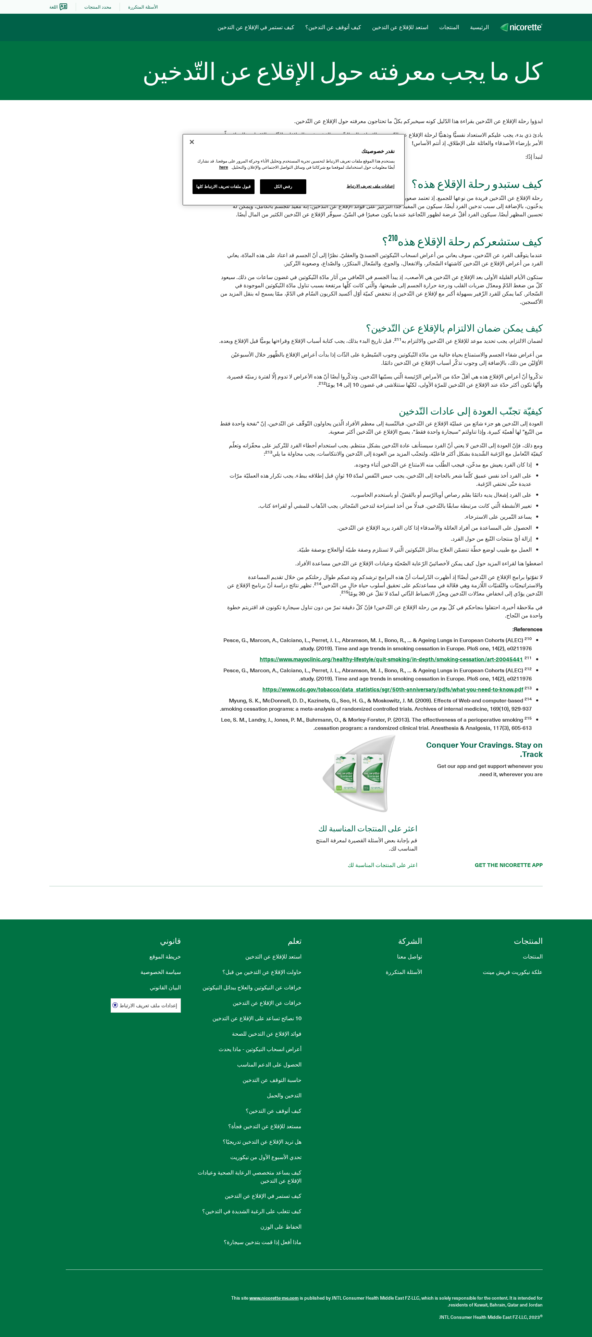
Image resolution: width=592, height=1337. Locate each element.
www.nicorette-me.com (274, 1297)
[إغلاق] (191, 141)
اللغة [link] (53, 6)
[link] (143, 6)
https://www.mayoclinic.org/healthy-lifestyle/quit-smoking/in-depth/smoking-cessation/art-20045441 (391, 659)
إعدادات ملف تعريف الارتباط (148, 1005)
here (223, 167)
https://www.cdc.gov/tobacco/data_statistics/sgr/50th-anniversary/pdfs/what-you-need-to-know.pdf (392, 689)
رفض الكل (283, 186)
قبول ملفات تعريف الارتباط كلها (223, 186)
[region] (293, 170)
